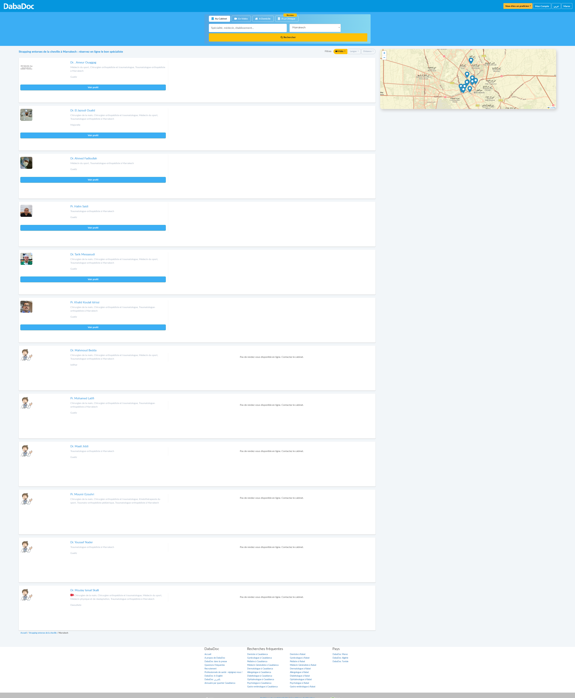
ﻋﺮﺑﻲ (556, 6)
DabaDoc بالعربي (212, 680)
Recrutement (211, 669)
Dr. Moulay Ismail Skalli (84, 590)
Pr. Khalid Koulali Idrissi (84, 302)
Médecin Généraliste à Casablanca (263, 665)
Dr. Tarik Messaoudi (82, 254)
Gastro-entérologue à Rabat (302, 687)
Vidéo (341, 51)
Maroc (566, 6)
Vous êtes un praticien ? (518, 6)
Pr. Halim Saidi (79, 206)
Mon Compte (542, 6)
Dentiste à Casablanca (257, 654)
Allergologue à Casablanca (259, 672)
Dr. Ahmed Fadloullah (83, 158)
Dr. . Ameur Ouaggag (83, 62)
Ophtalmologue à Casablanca (260, 680)
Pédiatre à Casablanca (257, 662)
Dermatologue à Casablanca (260, 669)
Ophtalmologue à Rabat (301, 680)
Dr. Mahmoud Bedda (83, 350)
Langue (353, 51)
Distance (367, 51)
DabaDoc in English (214, 676)
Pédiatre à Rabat (297, 662)
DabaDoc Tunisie (340, 662)
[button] (475, 81)
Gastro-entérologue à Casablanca (262, 687)
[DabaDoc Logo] (18, 6)
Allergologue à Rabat (299, 672)
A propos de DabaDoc (215, 658)
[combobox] (315, 28)
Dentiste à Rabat (297, 654)
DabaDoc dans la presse (216, 662)
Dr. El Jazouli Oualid (82, 110)
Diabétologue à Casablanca (259, 676)
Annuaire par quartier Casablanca (220, 683)
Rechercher (289, 37)
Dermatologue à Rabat (300, 669)
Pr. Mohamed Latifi (82, 398)
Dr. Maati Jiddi (79, 446)
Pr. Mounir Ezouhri (82, 494)
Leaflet (552, 107)
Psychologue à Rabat (299, 683)
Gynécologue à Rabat (300, 658)
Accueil (208, 654)
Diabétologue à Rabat (300, 676)
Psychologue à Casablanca (259, 683)
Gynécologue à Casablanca (259, 658)
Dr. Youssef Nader (81, 542)
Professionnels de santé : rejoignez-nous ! (223, 672)
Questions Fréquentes (215, 665)
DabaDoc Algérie (340, 658)
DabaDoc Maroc (340, 654)
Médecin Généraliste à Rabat (303, 665)
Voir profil (93, 87)
